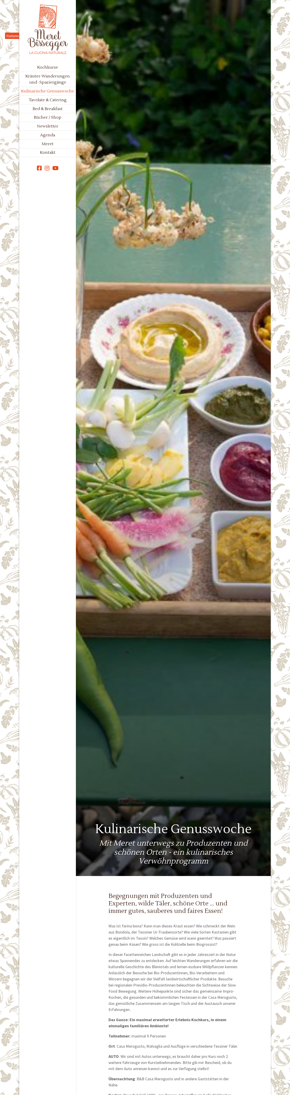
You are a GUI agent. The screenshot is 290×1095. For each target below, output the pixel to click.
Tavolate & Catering (48, 100)
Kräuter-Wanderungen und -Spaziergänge (47, 79)
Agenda (47, 135)
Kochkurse (47, 67)
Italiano (12, 36)
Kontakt (47, 152)
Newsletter (47, 126)
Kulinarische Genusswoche (47, 91)
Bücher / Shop (47, 117)
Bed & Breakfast (48, 108)
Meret (47, 144)
